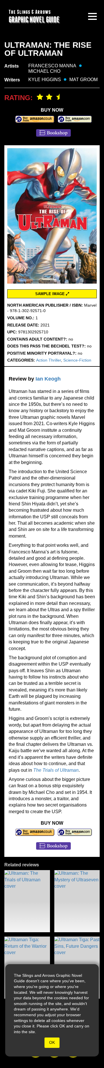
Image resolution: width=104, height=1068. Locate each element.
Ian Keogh (48, 379)
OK (52, 1042)
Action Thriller (48, 360)
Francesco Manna (52, 65)
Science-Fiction (77, 360)
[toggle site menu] (92, 16)
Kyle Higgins (44, 79)
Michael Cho (44, 71)
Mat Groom (83, 79)
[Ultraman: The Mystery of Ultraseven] (77, 901)
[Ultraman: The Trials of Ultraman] (27, 901)
